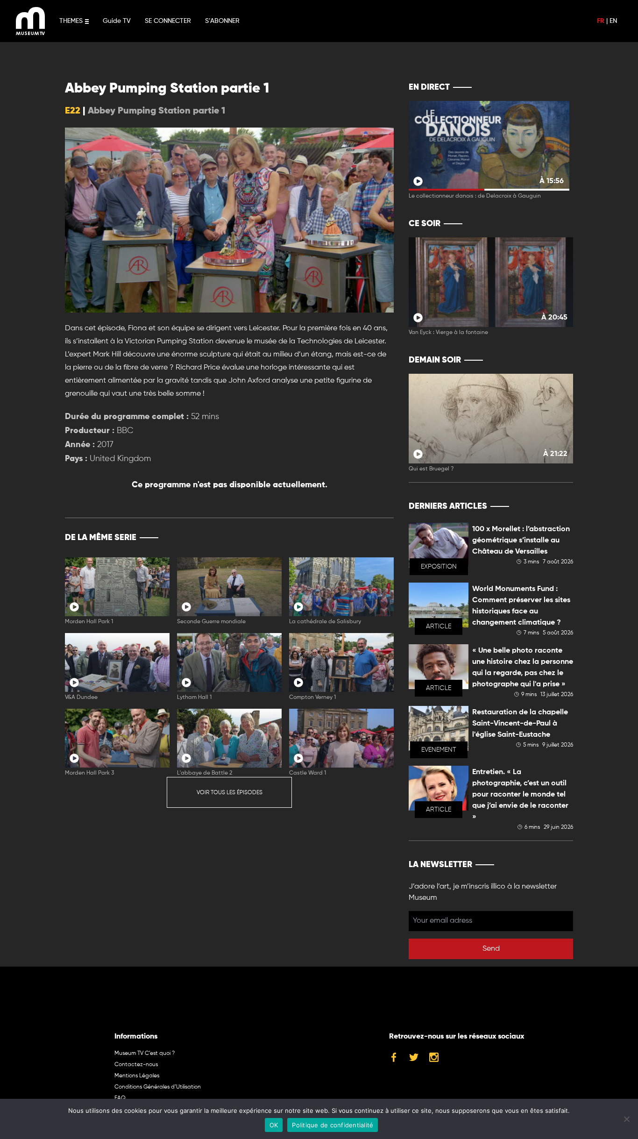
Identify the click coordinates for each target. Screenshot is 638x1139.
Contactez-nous (136, 1065)
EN (613, 21)
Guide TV (117, 21)
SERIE (367, 537)
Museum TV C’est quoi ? (144, 1053)
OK (273, 1125)
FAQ (120, 1098)
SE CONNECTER (168, 21)
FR (600, 21)
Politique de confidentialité (332, 1125)
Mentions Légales (136, 1076)
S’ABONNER (222, 21)
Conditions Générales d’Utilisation (157, 1087)
